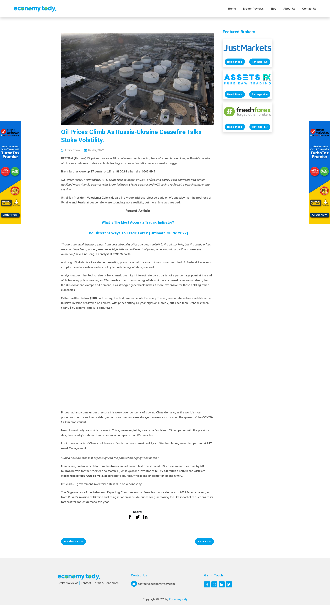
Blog (273, 8)
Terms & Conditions (105, 583)
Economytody (178, 599)
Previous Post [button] (73, 541)
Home (232, 8)
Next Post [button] (204, 541)
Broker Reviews (253, 8)
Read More (234, 61)
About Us (289, 8)
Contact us (309, 8)
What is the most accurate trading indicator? (137, 222)
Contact (86, 583)
